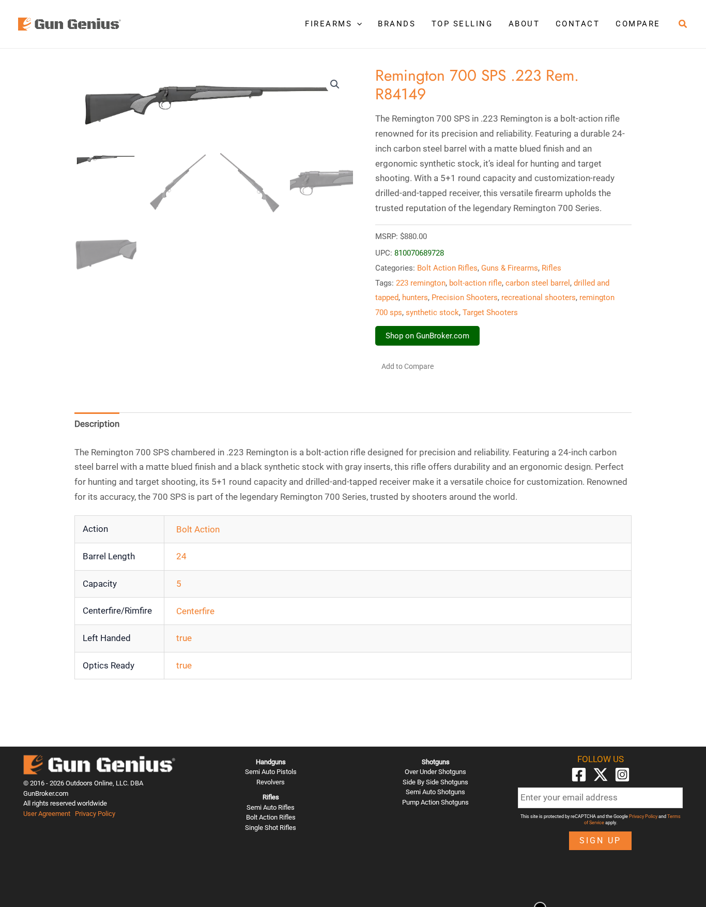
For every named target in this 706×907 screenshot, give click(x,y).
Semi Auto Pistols (271, 772)
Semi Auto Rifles (271, 807)
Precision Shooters (465, 297)
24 (181, 556)
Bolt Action (198, 529)
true (184, 638)
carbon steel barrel (537, 283)
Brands (397, 23)
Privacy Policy (95, 813)
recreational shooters (538, 297)
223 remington (421, 283)
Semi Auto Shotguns (435, 792)
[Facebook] (579, 774)
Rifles (551, 268)
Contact (578, 23)
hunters (415, 297)
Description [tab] (96, 424)
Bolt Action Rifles (447, 268)
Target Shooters (490, 312)
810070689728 (419, 253)
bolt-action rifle (475, 283)
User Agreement (46, 813)
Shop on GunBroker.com (427, 335)
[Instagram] (622, 774)
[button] (357, 24)
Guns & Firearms (509, 268)
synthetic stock (432, 312)
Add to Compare (407, 366)
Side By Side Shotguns (435, 782)
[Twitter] (600, 774)
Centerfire (195, 611)
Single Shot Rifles (270, 827)
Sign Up (600, 840)
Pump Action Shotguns (435, 802)
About (524, 23)
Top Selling (462, 23)
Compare (638, 23)
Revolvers (270, 782)
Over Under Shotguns (435, 772)
